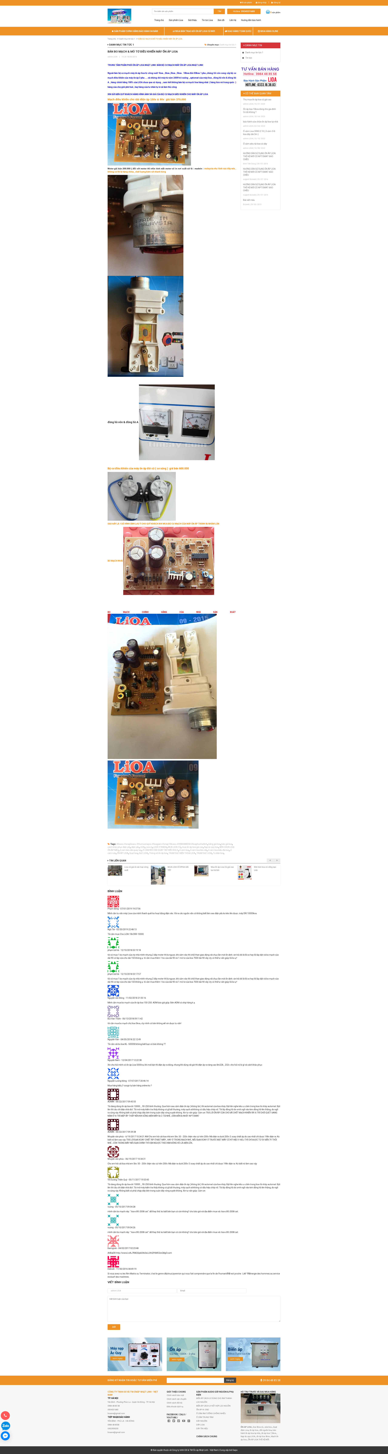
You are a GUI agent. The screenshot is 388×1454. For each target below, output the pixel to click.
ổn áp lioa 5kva (263, 1436)
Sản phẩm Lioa (176, 20)
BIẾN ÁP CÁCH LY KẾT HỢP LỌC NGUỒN (213, 1406)
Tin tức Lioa (207, 20)
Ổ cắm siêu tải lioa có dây (255, 144)
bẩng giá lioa (214, 844)
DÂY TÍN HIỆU (202, 1428)
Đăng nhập (261, 3)
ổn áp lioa (254, 1430)
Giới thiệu (192, 20)
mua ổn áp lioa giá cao (192, 847)
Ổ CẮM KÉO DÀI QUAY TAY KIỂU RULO (160, 850)
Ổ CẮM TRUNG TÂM (204, 1417)
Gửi (114, 1327)
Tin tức (248, 58)
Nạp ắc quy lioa (211, 847)
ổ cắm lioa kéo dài (198, 850)
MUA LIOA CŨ (174, 847)
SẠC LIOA (143, 853)
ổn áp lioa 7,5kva (268, 1433)
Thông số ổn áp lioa (158, 853)
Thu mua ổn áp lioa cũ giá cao (257, 99)
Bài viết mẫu (249, 200)
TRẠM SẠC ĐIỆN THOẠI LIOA (182, 853)
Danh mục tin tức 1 (127, 39)
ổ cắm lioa (184, 850)
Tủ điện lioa (218, 853)
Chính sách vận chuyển (176, 1399)
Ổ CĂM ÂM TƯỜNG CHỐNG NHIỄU (211, 1413)
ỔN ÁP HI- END (202, 1409)
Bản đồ (221, 20)
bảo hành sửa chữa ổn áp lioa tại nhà (260, 121)
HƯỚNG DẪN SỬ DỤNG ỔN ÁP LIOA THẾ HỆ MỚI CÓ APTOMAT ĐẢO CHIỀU (259, 156)
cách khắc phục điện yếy (119, 847)
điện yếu (135, 847)
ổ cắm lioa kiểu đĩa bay (218, 850)
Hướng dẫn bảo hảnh (251, 20)
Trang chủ (159, 20)
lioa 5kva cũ (258, 1427)
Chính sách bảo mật (175, 1395)
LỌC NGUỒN (201, 1402)
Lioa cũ (149, 847)
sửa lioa (268, 1427)
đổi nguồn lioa (265, 1430)
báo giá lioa (226, 844)
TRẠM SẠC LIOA (204, 853)
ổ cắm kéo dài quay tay (131, 850)
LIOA (142, 847)
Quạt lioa (133, 853)
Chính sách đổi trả (174, 1403)
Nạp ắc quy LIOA (248, 1436)
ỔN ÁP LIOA (122, 853)
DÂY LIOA (200, 1425)
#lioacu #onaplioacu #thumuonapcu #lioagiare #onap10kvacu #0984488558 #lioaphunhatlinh (162, 844)
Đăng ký (276, 3)
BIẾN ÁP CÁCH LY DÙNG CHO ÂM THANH (214, 1398)
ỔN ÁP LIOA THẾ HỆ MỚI (258, 1439)
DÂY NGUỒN (201, 1421)
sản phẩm (247, 3)
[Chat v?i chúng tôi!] (5, 1435)
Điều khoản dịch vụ (175, 1406)
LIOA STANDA (160, 847)
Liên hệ (232, 20)
